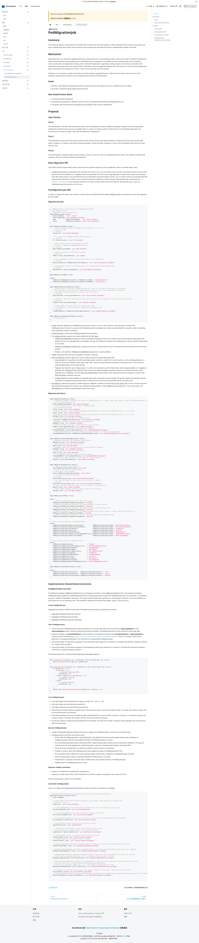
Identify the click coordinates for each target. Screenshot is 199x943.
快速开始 (5, 12)
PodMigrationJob (11, 77)
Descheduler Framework (13, 73)
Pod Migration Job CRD (161, 35)
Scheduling (7, 59)
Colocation (7, 66)
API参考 (4, 88)
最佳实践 (5, 81)
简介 (4, 15)
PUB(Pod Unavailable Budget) (106, 636)
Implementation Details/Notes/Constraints (162, 39)
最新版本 (67, 18)
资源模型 (6, 30)
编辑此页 (54, 887)
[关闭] (196, 1)
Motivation (156, 17)
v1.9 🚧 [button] (149, 6)
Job (4, 40)
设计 (3, 51)
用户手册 (5, 47)
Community (35, 6)
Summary (156, 14)
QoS (4, 37)
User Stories (158, 29)
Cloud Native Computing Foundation (102, 928)
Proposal (155, 26)
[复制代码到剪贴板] (145, 207)
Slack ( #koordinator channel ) (90, 913)
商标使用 (124, 936)
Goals (156, 20)
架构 (3, 23)
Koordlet (6, 62)
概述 (4, 26)
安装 (4, 19)
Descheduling (8, 70)
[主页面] (50, 24)
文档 (20, 6)
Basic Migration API (160, 32)
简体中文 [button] (162, 6)
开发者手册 (5, 84)
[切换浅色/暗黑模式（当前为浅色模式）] (180, 6)
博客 (26, 6)
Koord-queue (8, 55)
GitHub (112, 1)
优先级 (5, 33)
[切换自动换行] (141, 399)
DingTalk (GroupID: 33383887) (90, 917)
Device (5, 44)
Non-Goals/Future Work (161, 23)
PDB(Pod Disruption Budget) (83, 636)
